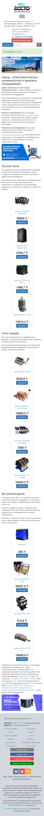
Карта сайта (31, 746)
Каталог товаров (11, 729)
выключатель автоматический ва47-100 (17, 686)
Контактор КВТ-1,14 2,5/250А (22, 476)
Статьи (31, 735)
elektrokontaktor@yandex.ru (22, 29)
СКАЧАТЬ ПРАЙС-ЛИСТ (22, 40)
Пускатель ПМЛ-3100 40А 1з (22, 281)
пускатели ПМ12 (12, 685)
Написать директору (22, 759)
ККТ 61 (30, 683)
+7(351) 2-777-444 (19, 723)
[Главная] (23, 7)
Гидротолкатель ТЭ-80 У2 (22, 649)
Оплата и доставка (11, 735)
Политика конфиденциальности (16, 808)
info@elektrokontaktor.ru (21, 725)
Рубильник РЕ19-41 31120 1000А (22, 407)
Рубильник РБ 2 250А (22, 371)
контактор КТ (16, 678)
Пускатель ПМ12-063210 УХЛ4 (22, 247)
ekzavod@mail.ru (18, 34)
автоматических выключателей (13, 135)
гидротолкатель (24, 676)
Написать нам (22, 750)
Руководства (10, 746)
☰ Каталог (8, 45)
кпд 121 (13, 681)
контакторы (29, 115)
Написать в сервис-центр (22, 763)
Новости (31, 732)
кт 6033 (31, 678)
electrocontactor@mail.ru (21, 31)
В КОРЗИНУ (22, 222)
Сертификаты (11, 742)
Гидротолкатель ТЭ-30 (22, 314)
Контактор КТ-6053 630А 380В (22, 212)
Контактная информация (31, 742)
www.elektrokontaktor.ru (16, 805)
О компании (31, 729)
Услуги (10, 732)
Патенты (11, 739)
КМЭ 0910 (22, 544)
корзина (11, 51)
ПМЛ (20, 685)
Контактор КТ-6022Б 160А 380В (22, 441)
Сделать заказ (22, 754)
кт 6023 (25, 678)
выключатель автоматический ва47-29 (16, 689)
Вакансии (31, 739)
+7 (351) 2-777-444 (22, 36)
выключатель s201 (27, 690)
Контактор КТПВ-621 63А (22, 580)
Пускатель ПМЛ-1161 (22, 613)
